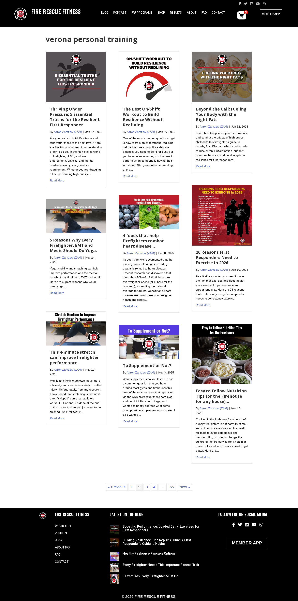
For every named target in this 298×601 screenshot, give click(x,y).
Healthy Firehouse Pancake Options (149, 553)
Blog (104, 12)
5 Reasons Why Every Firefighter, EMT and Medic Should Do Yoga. (73, 245)
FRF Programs (142, 12)
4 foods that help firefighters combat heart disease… (143, 241)
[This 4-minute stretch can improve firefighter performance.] (76, 328)
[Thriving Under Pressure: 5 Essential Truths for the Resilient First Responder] (76, 77)
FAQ (204, 12)
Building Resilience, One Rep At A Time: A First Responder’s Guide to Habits (157, 542)
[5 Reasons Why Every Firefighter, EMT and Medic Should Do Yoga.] (76, 216)
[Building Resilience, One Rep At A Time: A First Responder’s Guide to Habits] (114, 543)
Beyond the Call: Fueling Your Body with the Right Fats (221, 114)
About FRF (62, 547)
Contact (218, 12)
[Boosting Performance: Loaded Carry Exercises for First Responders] (114, 529)
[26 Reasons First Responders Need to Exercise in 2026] (222, 215)
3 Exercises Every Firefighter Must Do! (151, 576)
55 (172, 487)
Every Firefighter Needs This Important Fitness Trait (161, 565)
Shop (161, 12)
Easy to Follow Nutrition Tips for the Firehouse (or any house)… (221, 396)
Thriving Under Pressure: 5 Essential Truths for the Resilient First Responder (75, 117)
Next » (184, 487)
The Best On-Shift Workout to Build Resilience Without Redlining (143, 117)
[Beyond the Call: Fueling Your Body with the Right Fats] (222, 77)
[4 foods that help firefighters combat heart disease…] (149, 212)
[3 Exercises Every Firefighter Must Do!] (114, 579)
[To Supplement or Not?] (149, 342)
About (191, 12)
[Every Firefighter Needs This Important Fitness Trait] (114, 568)
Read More (57, 180)
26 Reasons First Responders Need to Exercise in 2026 (217, 257)
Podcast (119, 12)
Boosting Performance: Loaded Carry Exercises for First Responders (161, 528)
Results (176, 12)
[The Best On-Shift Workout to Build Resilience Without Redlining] (149, 77)
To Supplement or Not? (147, 365)
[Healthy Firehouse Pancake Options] (114, 556)
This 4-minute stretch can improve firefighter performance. (74, 357)
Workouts (63, 526)
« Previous (116, 487)
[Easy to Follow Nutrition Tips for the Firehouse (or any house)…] (222, 354)
